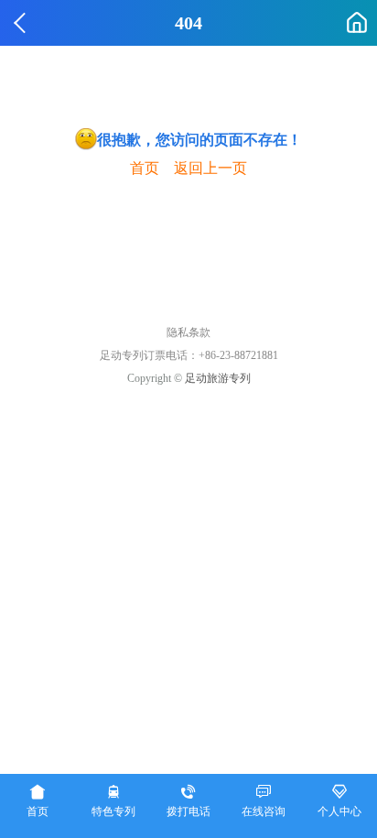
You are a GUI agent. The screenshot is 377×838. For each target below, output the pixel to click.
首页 (144, 168)
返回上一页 (210, 168)
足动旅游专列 (218, 378)
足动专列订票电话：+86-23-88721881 (189, 355)
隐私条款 (188, 332)
